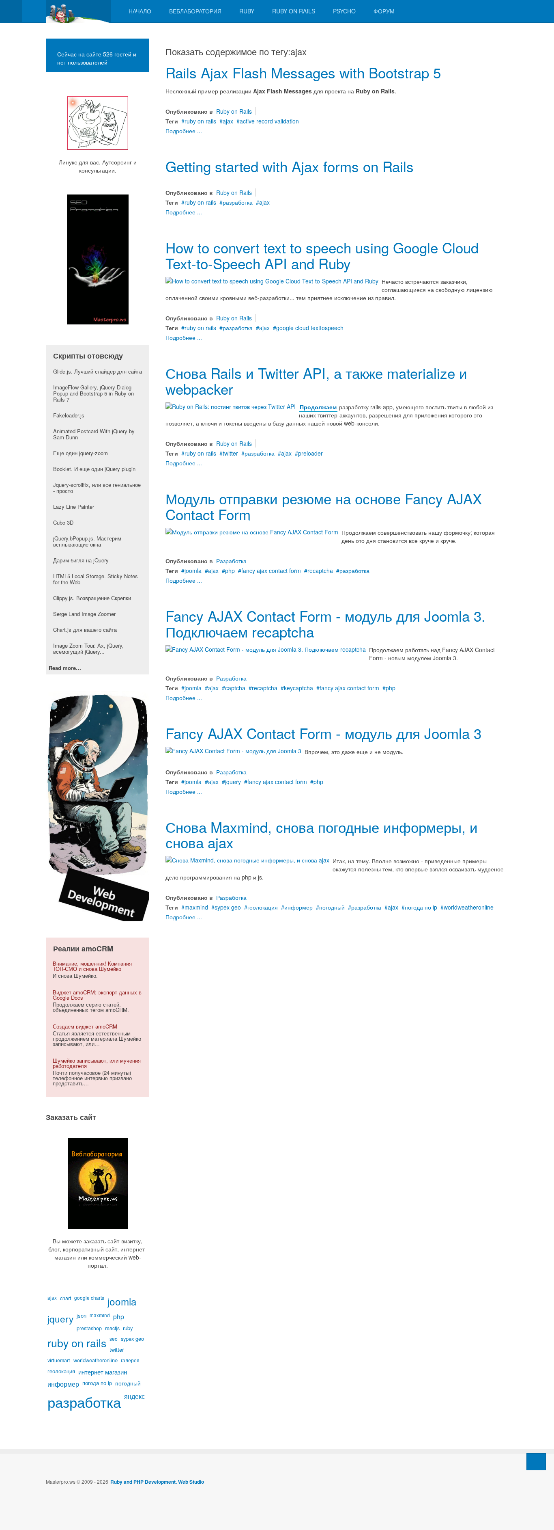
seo (114, 1338)
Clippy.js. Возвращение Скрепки (92, 598)
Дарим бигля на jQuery (81, 560)
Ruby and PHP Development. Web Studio (157, 1481)
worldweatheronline (469, 907)
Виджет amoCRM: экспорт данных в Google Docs (97, 994)
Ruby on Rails (293, 11)
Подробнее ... (183, 131)
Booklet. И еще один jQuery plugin (94, 469)
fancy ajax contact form (271, 570)
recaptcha (320, 570)
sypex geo (228, 907)
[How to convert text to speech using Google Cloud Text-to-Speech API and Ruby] (271, 280)
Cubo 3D (63, 522)
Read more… (65, 668)
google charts (89, 1297)
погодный (332, 907)
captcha (235, 688)
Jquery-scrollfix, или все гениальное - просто (97, 488)
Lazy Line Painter (73, 506)
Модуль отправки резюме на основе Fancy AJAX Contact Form (323, 506)
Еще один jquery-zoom (80, 453)
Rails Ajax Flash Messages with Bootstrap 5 (303, 72)
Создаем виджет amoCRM (85, 1026)
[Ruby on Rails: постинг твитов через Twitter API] (230, 405)
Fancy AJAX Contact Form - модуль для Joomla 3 (323, 733)
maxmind (196, 907)
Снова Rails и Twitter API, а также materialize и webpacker (316, 381)
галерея (130, 1360)
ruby (128, 1328)
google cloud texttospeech (310, 328)
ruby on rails (200, 121)
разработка (238, 202)
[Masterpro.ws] (78, 11)
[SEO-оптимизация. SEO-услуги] (97, 259)
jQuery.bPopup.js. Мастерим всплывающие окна (87, 541)
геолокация (262, 907)
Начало (140, 11)
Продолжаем (318, 407)
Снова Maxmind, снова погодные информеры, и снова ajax (321, 835)
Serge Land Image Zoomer (84, 614)
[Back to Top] (536, 1461)
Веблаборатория (195, 11)
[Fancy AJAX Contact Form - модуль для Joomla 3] (233, 750)
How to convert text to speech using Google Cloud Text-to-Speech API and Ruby (322, 255)
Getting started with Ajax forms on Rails (289, 166)
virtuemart (58, 1360)
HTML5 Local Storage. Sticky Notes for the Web (95, 579)
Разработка (231, 561)
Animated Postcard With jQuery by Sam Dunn (94, 434)
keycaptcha (298, 688)
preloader (310, 453)
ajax (228, 121)
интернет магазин (102, 1372)
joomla (193, 570)
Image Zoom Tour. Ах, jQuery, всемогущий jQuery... (88, 648)
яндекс (134, 1396)
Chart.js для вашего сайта (85, 629)
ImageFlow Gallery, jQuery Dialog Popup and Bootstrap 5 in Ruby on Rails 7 (93, 393)
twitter (230, 453)
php (230, 570)
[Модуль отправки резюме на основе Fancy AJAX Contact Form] (251, 531)
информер (298, 907)
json (81, 1315)
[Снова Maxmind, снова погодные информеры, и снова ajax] (247, 859)
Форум (384, 11)
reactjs (112, 1328)
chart (65, 1297)
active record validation (269, 121)
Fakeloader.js (68, 415)
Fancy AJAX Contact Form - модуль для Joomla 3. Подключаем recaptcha (325, 623)
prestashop (89, 1328)
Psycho (344, 11)
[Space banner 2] (97, 805)
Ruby (246, 11)
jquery (233, 782)
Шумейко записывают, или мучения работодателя (97, 1063)
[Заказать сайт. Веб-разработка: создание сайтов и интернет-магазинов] (97, 1183)
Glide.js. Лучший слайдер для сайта (97, 371)
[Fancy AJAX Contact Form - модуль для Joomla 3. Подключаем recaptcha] (265, 648)
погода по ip (421, 907)
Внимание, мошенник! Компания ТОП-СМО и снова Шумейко (92, 965)
